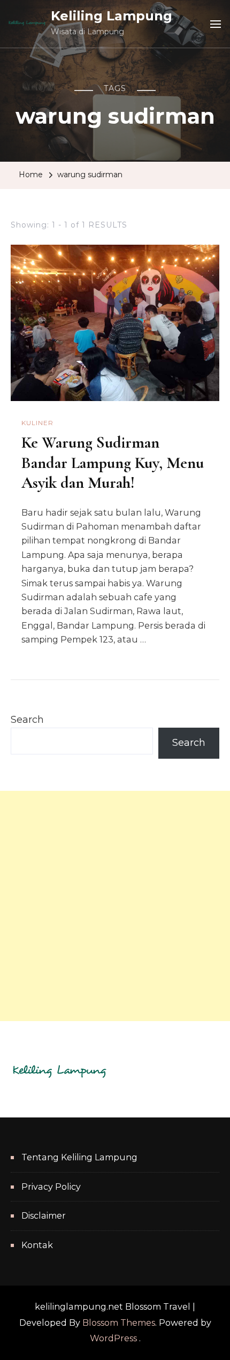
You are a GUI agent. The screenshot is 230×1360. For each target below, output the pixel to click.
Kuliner (37, 423)
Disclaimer (43, 1216)
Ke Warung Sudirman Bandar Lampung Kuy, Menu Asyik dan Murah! (112, 463)
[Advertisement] (115, 906)
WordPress (113, 1338)
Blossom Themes (118, 1323)
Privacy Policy (51, 1187)
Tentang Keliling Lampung (79, 1157)
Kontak (37, 1245)
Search (27, 720)
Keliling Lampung (111, 16)
